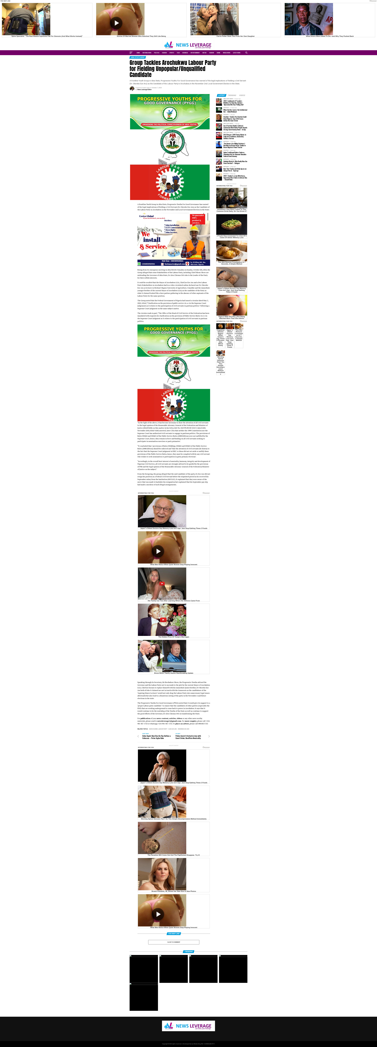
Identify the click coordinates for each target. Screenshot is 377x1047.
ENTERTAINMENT (195, 53)
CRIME (218, 53)
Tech (178, 53)
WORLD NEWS (226, 53)
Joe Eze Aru (173, 729)
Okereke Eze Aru (184, 729)
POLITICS (156, 53)
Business (185, 53)
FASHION (164, 53)
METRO (204, 53)
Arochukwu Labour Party (158, 729)
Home (138, 53)
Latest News (236, 53)
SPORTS (171, 53)
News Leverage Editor (144, 89)
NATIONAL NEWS (147, 53)
